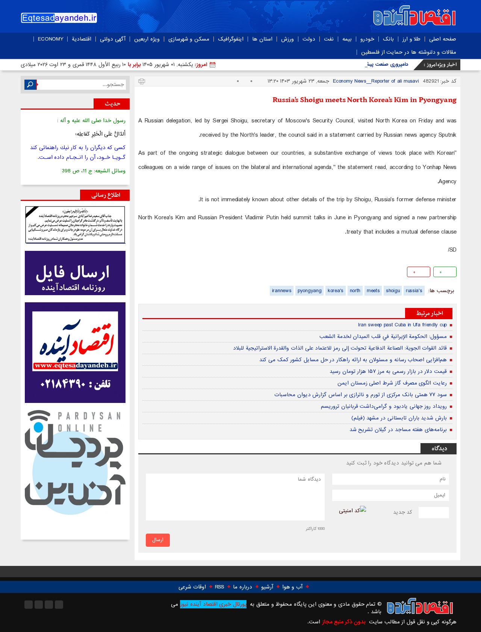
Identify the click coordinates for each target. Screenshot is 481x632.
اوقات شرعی (192, 587)
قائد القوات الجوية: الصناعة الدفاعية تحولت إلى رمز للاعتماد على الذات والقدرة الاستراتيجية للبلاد (340, 348)
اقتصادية (81, 39)
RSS (219, 587)
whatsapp (181, 273)
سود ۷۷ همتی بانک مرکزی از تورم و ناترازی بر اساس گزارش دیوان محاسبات (360, 395)
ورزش (287, 39)
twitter (193, 273)
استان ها (262, 39)
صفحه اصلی (442, 39)
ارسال (157, 539)
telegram (169, 273)
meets (373, 291)
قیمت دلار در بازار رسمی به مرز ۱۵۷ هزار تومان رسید (388, 371)
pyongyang (309, 291)
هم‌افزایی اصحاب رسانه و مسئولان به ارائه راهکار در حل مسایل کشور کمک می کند (353, 360)
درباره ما (242, 587)
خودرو (367, 39)
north (355, 291)
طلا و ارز (411, 39)
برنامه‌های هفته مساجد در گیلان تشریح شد (398, 429)
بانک (388, 39)
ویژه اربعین (147, 39)
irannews (282, 291)
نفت (329, 39)
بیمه (347, 39)
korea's (335, 291)
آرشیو (267, 587)
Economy (50, 39)
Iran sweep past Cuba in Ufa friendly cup (402, 325)
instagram (28, 604)
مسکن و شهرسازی (188, 39)
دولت (309, 39)
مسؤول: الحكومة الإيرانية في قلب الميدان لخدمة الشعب (383, 336)
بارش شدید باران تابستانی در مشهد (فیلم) (399, 418)
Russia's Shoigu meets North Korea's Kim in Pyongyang (364, 100)
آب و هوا (292, 587)
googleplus (157, 273)
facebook (145, 273)
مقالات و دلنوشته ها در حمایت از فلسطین (408, 52)
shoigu (392, 291)
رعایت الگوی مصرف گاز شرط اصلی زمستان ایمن (392, 383)
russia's (414, 291)
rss (59, 604)
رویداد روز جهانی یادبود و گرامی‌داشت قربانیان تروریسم (384, 406)
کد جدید (403, 512)
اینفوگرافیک (231, 39)
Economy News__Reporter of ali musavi (376, 81)
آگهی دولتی (113, 39)
